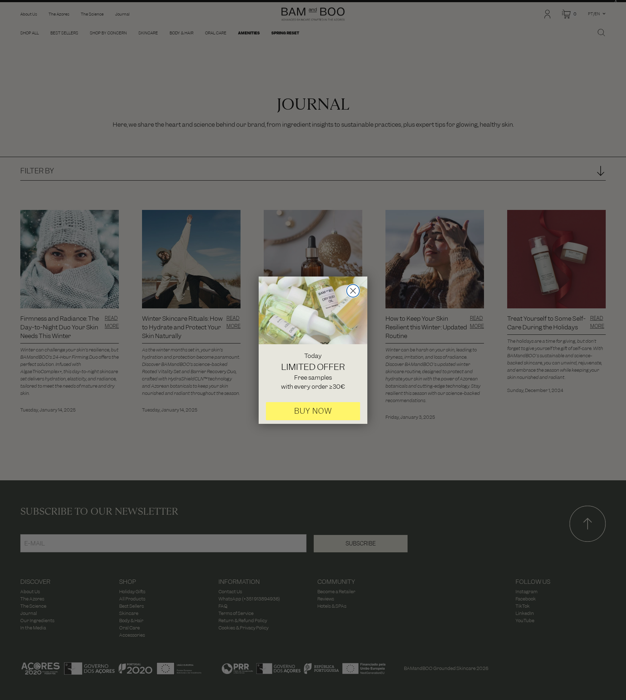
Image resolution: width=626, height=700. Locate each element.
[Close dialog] (353, 290)
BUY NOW (313, 411)
